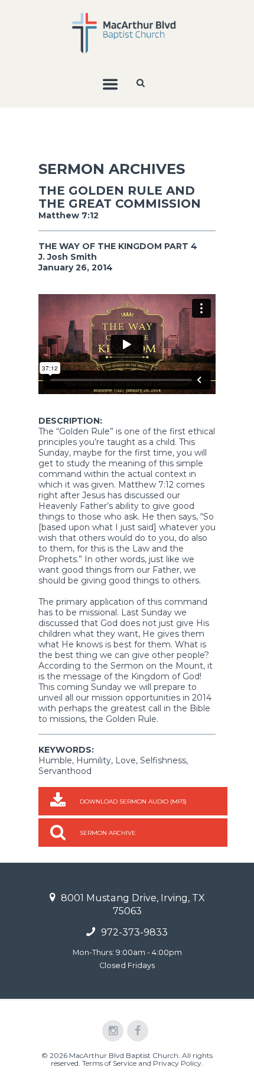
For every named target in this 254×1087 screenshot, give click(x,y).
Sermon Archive (108, 833)
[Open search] (142, 83)
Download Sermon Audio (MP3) (133, 801)
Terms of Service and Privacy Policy (141, 1063)
